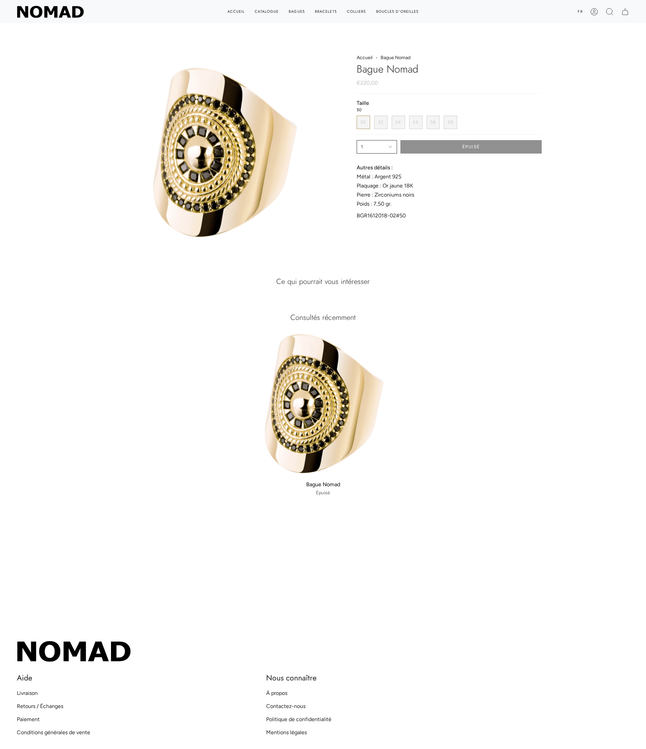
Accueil (364, 57)
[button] (609, 11)
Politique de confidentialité (298, 719)
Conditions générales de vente (53, 732)
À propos (276, 693)
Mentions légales (286, 732)
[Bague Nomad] (323, 405)
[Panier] (625, 11)
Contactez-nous (286, 706)
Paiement (28, 719)
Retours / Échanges (40, 706)
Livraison (27, 693)
